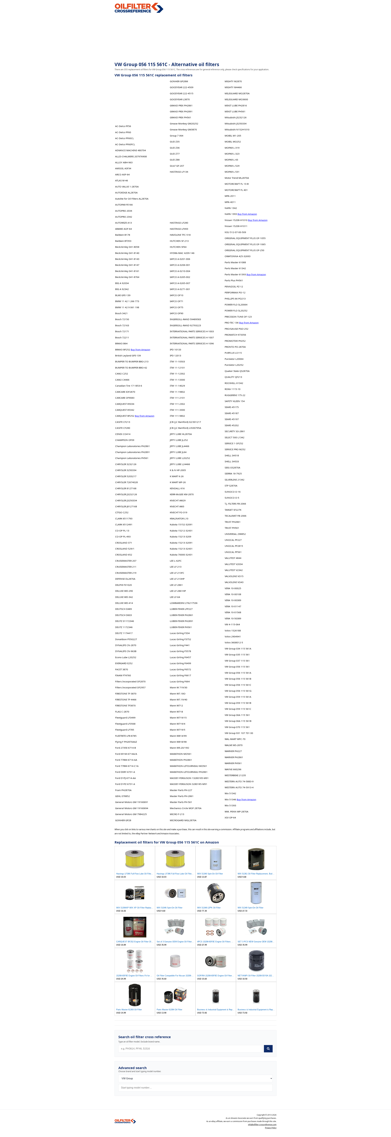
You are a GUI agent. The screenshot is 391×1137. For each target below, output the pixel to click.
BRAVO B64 (121, 343)
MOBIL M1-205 (233, 135)
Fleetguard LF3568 (125, 723)
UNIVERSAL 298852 (235, 533)
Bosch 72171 (122, 331)
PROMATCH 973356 (235, 334)
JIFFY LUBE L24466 (180, 464)
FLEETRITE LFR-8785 (126, 735)
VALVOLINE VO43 (234, 582)
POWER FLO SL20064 (236, 304)
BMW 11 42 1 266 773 (127, 301)
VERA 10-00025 (233, 588)
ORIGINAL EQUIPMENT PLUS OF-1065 (245, 244)
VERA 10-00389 (233, 600)
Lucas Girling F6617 (180, 675)
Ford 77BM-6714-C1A (127, 765)
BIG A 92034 (122, 283)
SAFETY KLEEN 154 (235, 401)
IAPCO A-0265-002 (180, 277)
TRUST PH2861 (233, 521)
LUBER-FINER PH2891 (181, 621)
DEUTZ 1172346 (124, 627)
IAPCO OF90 (176, 313)
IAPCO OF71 (176, 301)
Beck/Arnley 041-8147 (127, 264)
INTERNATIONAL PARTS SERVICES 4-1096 (192, 343)
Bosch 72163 (122, 325)
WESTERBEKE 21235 (235, 775)
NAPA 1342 (231, 207)
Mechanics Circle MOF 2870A (185, 808)
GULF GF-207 (177, 165)
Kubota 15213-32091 (181, 542)
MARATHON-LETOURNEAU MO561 (188, 765)
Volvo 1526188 (233, 630)
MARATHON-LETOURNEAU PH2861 (189, 771)
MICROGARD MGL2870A (183, 820)
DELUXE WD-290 (124, 590)
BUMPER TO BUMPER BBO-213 (131, 361)
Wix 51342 (230, 793)
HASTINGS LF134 (179, 171)
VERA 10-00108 (233, 594)
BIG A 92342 (122, 289)
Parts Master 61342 (235, 268)
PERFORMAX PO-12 (235, 292)
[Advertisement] (195, 37)
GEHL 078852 (122, 796)
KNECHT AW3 (177, 506)
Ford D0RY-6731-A (125, 771)
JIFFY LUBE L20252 (180, 458)
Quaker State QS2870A (237, 370)
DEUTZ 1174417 (124, 633)
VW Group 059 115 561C (238, 708)
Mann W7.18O (177, 693)
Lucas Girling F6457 (180, 657)
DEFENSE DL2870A (125, 578)
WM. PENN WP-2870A (236, 811)
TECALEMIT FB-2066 (235, 515)
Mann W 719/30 (178, 687)
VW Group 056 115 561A (238, 672)
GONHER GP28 (123, 820)
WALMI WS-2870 (234, 745)
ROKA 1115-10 (232, 389)
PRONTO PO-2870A (235, 346)
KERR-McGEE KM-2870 (182, 494)
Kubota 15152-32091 (181, 524)
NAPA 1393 (231, 213)
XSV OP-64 (230, 817)
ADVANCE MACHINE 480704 (130, 150)
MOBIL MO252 (233, 141)
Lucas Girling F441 (180, 645)
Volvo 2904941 (233, 636)
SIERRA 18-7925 (233, 473)
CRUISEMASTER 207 (125, 560)
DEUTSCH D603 (123, 615)
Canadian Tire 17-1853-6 (128, 385)
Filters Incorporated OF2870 (130, 681)
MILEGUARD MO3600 (236, 99)
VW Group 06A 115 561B (238, 720)
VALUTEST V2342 (234, 570)
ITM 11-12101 (177, 367)
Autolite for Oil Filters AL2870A (131, 198)
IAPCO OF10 (176, 295)
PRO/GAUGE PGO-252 (236, 328)
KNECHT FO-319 (178, 512)
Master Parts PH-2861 (182, 796)
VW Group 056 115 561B (238, 678)
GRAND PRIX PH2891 (181, 111)
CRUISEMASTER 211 (125, 566)
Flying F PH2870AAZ (126, 741)
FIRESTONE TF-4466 (125, 699)
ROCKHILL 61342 (234, 383)
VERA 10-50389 (233, 618)
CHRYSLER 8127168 (125, 488)
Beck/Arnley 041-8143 (127, 258)
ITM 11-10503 (177, 361)
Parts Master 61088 (235, 262)
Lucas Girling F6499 (180, 663)
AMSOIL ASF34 (123, 168)
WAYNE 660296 (233, 769)
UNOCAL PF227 (233, 539)
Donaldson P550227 (126, 639)
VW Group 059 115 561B (238, 702)
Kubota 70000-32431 (181, 554)
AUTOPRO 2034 (123, 210)
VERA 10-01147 (233, 606)
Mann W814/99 (178, 735)
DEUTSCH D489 (123, 608)
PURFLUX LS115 (233, 352)
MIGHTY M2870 (233, 81)
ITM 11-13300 (177, 379)
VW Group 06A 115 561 (237, 714)
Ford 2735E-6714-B (125, 747)
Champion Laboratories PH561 (131, 458)
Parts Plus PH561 (234, 280)
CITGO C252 (121, 512)
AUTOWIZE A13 (123, 222)
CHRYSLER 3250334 (125, 470)
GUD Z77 (175, 153)
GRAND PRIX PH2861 (181, 105)
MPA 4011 (230, 202)
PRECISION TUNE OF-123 (238, 316)
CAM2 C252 (121, 373)
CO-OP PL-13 (122, 530)
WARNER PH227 (233, 751)
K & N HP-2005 (178, 470)
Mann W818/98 (178, 741)
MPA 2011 (230, 195)
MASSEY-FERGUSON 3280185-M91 (188, 783)
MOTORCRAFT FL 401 (236, 189)
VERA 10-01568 (233, 612)
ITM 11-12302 (177, 373)
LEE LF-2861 (176, 584)
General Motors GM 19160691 (131, 802)
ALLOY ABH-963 (124, 162)
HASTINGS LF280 (179, 222)
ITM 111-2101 (177, 397)
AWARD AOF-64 (123, 228)
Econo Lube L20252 (125, 657)
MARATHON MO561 (181, 753)
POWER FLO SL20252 (236, 310)
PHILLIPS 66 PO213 (235, 298)
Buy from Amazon (140, 349)
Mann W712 (176, 705)
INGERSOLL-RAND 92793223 (185, 325)
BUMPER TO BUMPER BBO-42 (131, 367)
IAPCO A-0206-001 (180, 264)
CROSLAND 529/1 (124, 548)
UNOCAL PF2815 (234, 545)
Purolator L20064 (234, 358)
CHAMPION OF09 (124, 439)
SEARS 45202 (232, 425)
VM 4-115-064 (232, 624)
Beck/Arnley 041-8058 (127, 246)
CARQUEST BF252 (124, 415)
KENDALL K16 (177, 488)
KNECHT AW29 (178, 500)
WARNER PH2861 (234, 757)
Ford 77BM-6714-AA (126, 759)
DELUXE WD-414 (124, 602)
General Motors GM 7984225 (131, 814)
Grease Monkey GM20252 (184, 123)
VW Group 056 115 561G (238, 690)
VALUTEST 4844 (233, 557)
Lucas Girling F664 (180, 681)
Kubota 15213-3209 (180, 536)
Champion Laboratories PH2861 (132, 446)
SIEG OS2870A (232, 467)
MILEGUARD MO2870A (237, 93)
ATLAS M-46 (121, 180)
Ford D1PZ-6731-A (125, 783)
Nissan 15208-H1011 (236, 226)
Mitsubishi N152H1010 (237, 129)
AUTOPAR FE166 (124, 204)
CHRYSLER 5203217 (125, 476)
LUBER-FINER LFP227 (181, 608)
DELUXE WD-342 (124, 596)
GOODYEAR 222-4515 (181, 93)
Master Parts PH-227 (181, 790)
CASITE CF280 (122, 427)
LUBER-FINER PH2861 (181, 615)
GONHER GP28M (179, 81)
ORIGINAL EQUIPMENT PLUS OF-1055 (245, 238)
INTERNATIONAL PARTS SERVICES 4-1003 (192, 331)
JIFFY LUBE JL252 (179, 439)
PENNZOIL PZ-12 (234, 286)
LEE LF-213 (175, 566)
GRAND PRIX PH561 (180, 117)
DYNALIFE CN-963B (125, 651)
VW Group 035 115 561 (237, 654)
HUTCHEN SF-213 (179, 240)
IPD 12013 (175, 355)
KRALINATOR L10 (179, 518)
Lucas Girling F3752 (180, 639)
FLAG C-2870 (122, 711)
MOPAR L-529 (232, 165)
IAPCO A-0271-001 (180, 289)
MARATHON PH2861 (181, 759)
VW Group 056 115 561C (238, 684)
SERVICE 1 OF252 (234, 443)
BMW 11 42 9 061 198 (127, 307)
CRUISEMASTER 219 (125, 572)
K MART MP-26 (178, 482)
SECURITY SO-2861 (235, 431)
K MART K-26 (177, 476)
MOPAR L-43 (231, 159)
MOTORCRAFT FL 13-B (237, 183)
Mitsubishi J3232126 (236, 117)
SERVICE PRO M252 (235, 449)
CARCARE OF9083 (124, 397)
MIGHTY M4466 (233, 87)
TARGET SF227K (233, 509)
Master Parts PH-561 (181, 802)
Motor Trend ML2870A (237, 177)
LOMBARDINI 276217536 (183, 602)
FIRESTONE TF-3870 (125, 693)
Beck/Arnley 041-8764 (127, 277)
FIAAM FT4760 (123, 675)
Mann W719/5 (177, 729)
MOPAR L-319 (232, 147)
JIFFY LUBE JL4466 (179, 446)
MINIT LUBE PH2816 (236, 105)
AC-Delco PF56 (123, 126)
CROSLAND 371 (123, 542)
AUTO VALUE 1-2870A (127, 186)
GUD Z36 (175, 147)
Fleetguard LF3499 (125, 717)
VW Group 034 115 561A (238, 648)
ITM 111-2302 (177, 403)
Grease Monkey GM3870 (183, 129)
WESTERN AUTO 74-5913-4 (239, 787)
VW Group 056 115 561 (237, 666)
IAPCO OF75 (176, 307)
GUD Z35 (175, 141)
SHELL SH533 (232, 461)
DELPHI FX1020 (123, 584)
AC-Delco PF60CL (124, 138)
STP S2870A (231, 485)
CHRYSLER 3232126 (125, 464)
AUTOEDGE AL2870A (126, 192)
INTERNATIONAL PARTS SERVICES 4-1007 (192, 337)
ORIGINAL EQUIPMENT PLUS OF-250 (244, 250)
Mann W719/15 (178, 717)
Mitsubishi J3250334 (236, 123)
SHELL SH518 (232, 455)
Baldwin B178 (122, 234)
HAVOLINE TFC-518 (180, 234)
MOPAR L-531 (232, 171)
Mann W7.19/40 (178, 699)
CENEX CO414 (122, 434)
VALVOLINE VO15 (234, 576)
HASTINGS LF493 (179, 228)
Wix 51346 (230, 799)
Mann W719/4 (177, 723)
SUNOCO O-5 (232, 497)
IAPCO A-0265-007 (180, 283)
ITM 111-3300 (177, 409)
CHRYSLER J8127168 (126, 506)
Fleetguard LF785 (124, 729)
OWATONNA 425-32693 (237, 256)
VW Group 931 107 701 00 (239, 733)
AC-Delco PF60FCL (125, 144)
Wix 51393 (230, 805)
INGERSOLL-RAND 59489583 (185, 319)
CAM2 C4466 (122, 379)
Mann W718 (176, 711)
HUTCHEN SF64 (178, 246)
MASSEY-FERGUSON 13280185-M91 (189, 778)
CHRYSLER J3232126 (126, 494)
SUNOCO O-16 (233, 491)
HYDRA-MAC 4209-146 (182, 252)
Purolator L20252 (234, 364)
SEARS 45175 (232, 407)
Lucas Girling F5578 (180, 651)
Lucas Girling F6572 (180, 669)
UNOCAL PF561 (233, 552)
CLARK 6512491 (123, 524)
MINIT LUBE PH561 (235, 111)
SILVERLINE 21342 (234, 479)
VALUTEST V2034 (234, 564)
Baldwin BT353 (123, 240)
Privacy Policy (270, 1128)
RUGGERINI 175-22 (235, 395)
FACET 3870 (121, 669)
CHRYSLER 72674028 (126, 482)
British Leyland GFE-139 (128, 355)
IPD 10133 (175, 349)
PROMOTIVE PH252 (235, 340)
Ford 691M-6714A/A (126, 753)
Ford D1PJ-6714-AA (125, 778)
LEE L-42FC (176, 560)
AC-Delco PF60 (123, 132)
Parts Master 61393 (235, 274)
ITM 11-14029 (177, 385)
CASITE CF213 (122, 421)
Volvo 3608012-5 (234, 642)
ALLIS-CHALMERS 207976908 (131, 156)
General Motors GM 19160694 (131, 808)
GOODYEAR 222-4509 (181, 87)
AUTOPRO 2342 (123, 216)
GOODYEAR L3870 (180, 99)
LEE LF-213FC (177, 572)
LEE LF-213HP (177, 578)
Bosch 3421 (121, 313)
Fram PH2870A (123, 790)
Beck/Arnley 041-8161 (127, 271)
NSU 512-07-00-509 (235, 232)
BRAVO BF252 (122, 349)
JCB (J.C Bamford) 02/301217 (185, 421)
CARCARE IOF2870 (125, 391)
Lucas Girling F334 (180, 633)
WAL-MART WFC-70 (235, 739)
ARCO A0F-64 (122, 174)
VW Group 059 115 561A (238, 696)
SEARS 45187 (232, 413)
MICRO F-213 (177, 814)
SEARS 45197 (232, 419)
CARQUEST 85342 (124, 409)
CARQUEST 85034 (124, 403)
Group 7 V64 (176, 135)
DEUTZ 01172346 (124, 621)
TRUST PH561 (232, 527)
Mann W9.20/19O (179, 747)
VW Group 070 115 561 (237, 727)
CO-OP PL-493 (123, 536)
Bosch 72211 (122, 337)
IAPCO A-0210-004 (180, 271)
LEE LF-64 (175, 596)
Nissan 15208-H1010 (236, 220)
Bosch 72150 (122, 319)
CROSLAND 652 (123, 554)
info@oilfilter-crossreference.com (262, 1124)
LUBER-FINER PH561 (181, 627)
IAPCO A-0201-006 (180, 258)
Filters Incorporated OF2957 (130, 687)
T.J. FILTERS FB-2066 (235, 503)
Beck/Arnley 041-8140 (127, 252)
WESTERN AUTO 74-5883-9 (239, 781)
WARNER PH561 (233, 763)
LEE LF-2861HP (178, 590)
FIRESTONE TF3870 (125, 705)
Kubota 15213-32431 (181, 548)
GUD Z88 (175, 159)
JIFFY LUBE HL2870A (181, 434)
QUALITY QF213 (233, 376)
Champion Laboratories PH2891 (132, 452)
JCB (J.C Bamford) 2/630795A (185, 427)
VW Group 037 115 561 (237, 660)
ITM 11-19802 (177, 391)
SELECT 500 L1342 (234, 437)
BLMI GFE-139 (122, 295)
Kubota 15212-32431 (181, 530)
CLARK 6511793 (123, 518)
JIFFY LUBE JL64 (178, 452)
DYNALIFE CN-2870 (125, 645)
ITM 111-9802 (177, 415)
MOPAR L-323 (232, 153)
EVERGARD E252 (124, 663)
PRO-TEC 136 (232, 322)
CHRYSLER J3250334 (126, 500)
